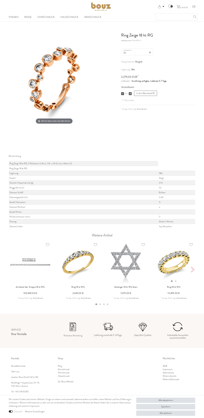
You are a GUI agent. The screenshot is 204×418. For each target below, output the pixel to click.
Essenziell (18, 411)
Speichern (165, 406)
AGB (165, 366)
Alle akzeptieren (166, 400)
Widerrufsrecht (169, 376)
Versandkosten (127, 86)
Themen (13, 17)
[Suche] (194, 17)
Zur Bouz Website (66, 381)
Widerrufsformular (171, 379)
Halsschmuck (69, 17)
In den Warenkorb (144, 93)
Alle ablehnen (166, 413)
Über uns (15, 371)
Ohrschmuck (46, 17)
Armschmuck (92, 17)
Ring (60, 366)
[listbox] (173, 262)
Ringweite (127, 50)
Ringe (28, 17)
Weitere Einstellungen (35, 411)
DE (194, 6)
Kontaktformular (18, 366)
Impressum (168, 369)
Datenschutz (168, 372)
